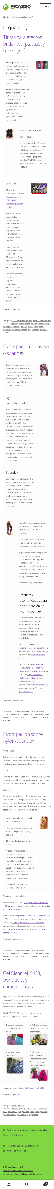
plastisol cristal (9, 1114)
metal (41, 326)
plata (8, 197)
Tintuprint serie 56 (39, 684)
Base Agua (16, 711)
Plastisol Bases (18, 1106)
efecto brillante (44, 323)
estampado (7, 326)
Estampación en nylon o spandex (26, 349)
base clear (23, 1109)
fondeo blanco (18, 717)
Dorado (34, 323)
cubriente (15, 714)
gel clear (25, 1111)
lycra (32, 1111)
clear (5, 1111)
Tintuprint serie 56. (11, 929)
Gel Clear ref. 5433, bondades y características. (22, 980)
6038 (14, 200)
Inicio (8, 17)
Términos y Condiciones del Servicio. (22, 1145)
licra (36, 326)
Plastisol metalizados (42, 321)
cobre (27, 323)
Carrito (41, 1182)
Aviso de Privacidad (14, 1135)
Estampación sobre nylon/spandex (23, 737)
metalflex (7, 329)
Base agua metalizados (22, 321)
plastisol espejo (23, 1114)
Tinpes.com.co (16, 309)
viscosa (6, 332)
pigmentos (43, 717)
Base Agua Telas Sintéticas (33, 711)
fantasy (16, 326)
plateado (35, 329)
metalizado (16, 329)
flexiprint (7, 717)
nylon (24, 329)
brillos (21, 323)
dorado (15, 197)
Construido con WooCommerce (29, 1174)
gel (19, 1111)
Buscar (27, 1184)
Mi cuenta (9, 1184)
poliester (43, 329)
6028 (8, 200)
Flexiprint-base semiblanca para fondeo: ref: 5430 (31, 667)
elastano (34, 714)
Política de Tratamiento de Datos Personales (26, 1130)
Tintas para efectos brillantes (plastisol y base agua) (24, 44)
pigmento (34, 717)
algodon (14, 323)
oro (29, 329)
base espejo (44, 1109)
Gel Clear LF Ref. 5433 (34, 1088)
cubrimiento (25, 714)
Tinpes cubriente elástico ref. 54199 (28, 922)
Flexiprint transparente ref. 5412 (33, 647)
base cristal (33, 1109)
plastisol (43, 1111)
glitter (30, 326)
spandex (6, 720)
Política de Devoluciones (17, 1150)
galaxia (24, 326)
